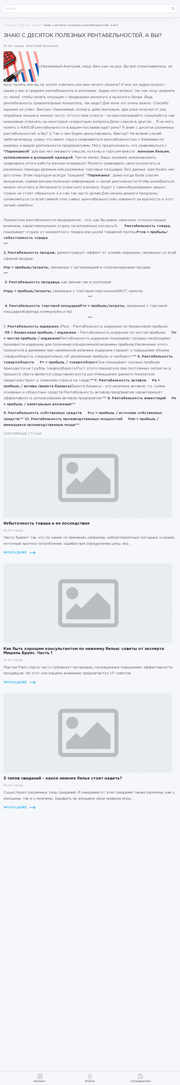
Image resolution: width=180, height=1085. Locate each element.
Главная (9, 25)
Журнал (24, 25)
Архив (36, 25)
